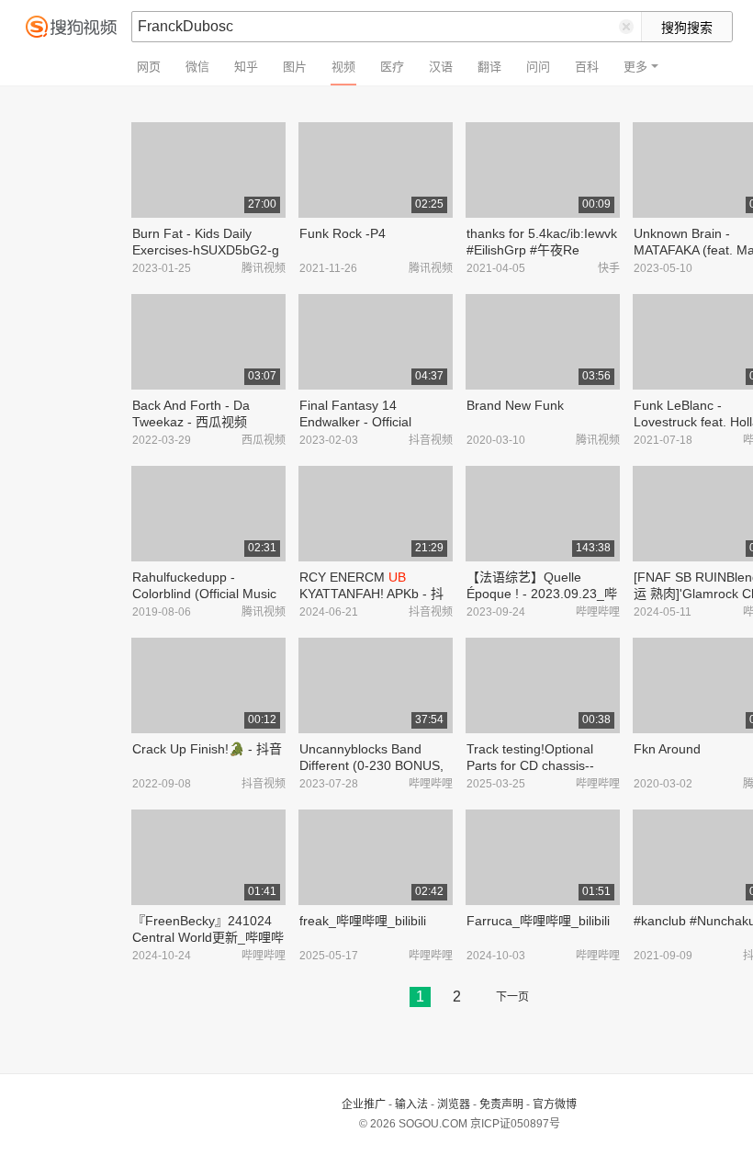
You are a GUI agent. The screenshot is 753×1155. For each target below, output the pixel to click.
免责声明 (501, 1104)
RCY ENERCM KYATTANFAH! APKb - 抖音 (371, 593)
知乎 (246, 67)
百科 (587, 67)
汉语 (441, 67)
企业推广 (364, 1104)
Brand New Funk (515, 405)
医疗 (392, 67)
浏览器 (453, 1104)
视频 (343, 67)
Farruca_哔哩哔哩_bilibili (538, 920)
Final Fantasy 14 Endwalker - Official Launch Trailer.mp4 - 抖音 (374, 422)
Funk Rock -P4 (342, 233)
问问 (538, 67)
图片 (295, 67)
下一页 (512, 997)
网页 (149, 67)
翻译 (489, 67)
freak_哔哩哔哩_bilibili (362, 920)
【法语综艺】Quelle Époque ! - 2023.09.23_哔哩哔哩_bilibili (541, 593)
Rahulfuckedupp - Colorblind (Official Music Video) (204, 593)
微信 (197, 67)
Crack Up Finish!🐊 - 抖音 (207, 749)
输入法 (411, 1104)
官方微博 (555, 1104)
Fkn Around (667, 749)
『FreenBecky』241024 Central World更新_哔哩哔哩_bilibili (208, 937)
